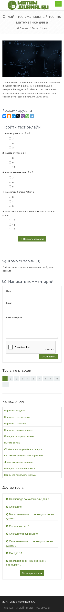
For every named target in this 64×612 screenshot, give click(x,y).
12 (13, 220)
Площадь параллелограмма (19, 468)
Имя (8, 291)
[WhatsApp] (27, 116)
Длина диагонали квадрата (18, 462)
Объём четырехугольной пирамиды (23, 455)
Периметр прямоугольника (18, 429)
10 (13, 167)
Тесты (35, 28)
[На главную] (28, 5)
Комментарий (14, 317)
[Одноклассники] (9, 116)
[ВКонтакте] (4, 116)
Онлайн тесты (24, 607)
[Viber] (23, 116)
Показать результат (33, 238)
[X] (18, 116)
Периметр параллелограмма (20, 474)
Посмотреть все (31, 573)
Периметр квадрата (14, 410)
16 (13, 229)
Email (9, 303)
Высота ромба (12, 442)
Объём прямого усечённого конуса (23, 449)
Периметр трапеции (15, 423)
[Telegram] (32, 116)
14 (13, 224)
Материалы (43, 607)
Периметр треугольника (17, 417)
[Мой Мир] (14, 116)
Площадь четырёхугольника (19, 436)
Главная (23, 28)
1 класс (46, 28)
